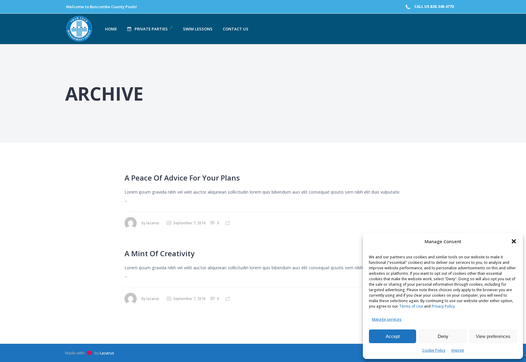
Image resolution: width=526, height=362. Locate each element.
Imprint (457, 350)
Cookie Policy (433, 350)
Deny (443, 336)
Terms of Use (411, 306)
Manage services (387, 319)
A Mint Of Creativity (159, 253)
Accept (393, 336)
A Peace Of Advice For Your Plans (182, 178)
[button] (514, 241)
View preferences (493, 336)
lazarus (152, 223)
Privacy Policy (443, 306)
